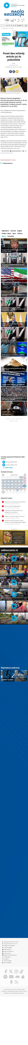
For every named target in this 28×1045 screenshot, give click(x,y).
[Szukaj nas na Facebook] (6, 969)
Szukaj (22, 25)
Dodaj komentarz (7, 163)
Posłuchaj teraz (7, 957)
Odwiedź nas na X (11, 25)
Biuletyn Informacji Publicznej (10, 955)
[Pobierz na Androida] (17, 975)
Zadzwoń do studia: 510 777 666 (11, 941)
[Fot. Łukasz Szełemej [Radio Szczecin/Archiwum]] (14, 84)
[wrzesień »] (24, 475)
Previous (1, 673)
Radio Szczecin (6, 28)
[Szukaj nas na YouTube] (11, 975)
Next (26, 673)
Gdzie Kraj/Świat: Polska (8, 160)
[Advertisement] (14, 181)
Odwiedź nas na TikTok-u (16, 25)
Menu (25, 25)
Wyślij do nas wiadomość (20, 25)
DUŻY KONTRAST (7, 962)
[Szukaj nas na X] (11, 969)
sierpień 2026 (14, 475)
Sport (14, 233)
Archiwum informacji (7, 472)
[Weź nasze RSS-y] (16, 980)
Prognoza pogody (8, 947)
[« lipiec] (4, 475)
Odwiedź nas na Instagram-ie (13, 25)
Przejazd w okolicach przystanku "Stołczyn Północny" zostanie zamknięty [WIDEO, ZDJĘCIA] (15, 522)
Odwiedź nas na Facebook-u (9, 25)
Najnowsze (5, 231)
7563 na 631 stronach (13, 420)
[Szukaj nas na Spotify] (5, 975)
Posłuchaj (11, 236)
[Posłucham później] (12, 153)
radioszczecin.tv (9, 550)
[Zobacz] (14, 39)
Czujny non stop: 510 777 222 (10, 943)
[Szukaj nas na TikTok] (21, 969)
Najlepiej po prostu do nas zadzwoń (7, 25)
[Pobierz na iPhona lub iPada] (23, 975)
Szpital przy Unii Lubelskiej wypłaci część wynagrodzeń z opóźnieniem (13, 512)
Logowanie (6, 959)
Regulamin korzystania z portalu (15, 991)
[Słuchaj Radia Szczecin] (6, 5)
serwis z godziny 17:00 (11, 465)
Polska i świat (6, 233)
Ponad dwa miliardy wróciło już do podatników (13, 56)
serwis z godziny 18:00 (11, 462)
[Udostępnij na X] (13, 71)
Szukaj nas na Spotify (18, 25)
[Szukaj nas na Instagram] (16, 969)
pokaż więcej (9, 467)
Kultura (20, 233)
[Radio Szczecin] (14, 13)
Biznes (12, 28)
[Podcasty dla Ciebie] (11, 980)
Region (19, 231)
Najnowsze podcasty (10, 667)
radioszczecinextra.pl (8, 951)
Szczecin (13, 231)
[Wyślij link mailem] (17, 71)
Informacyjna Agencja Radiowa (13, 67)
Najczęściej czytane (6, 498)
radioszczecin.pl (7, 949)
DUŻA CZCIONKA (7, 960)
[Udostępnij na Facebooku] (10, 71)
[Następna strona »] (21, 419)
